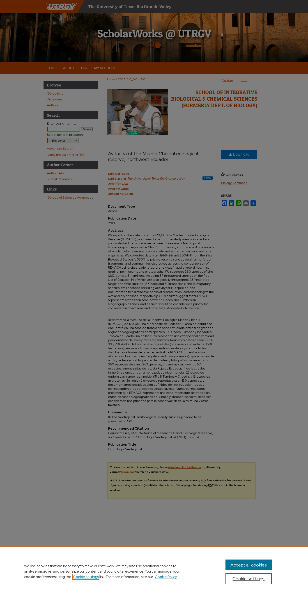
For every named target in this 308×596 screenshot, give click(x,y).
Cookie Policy (166, 576)
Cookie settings (86, 576)
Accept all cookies (248, 565)
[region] (154, 571)
